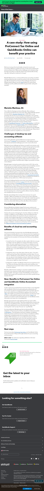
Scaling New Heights (28, 123)
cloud (22, 82)
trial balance (8, 312)
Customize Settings (37, 488)
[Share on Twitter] (22, 63)
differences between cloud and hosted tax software (18, 223)
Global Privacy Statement (23, 485)
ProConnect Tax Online (33, 174)
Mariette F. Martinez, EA (18, 114)
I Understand (27, 488)
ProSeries (13, 141)
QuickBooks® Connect (14, 123)
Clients (32, 295)
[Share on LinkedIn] (24, 63)
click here (24, 478)
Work (6, 293)
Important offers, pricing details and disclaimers (22, 392)
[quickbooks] (4, 5)
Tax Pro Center (20, 124)
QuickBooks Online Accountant (24, 183)
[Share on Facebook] (20, 63)
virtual (22, 181)
